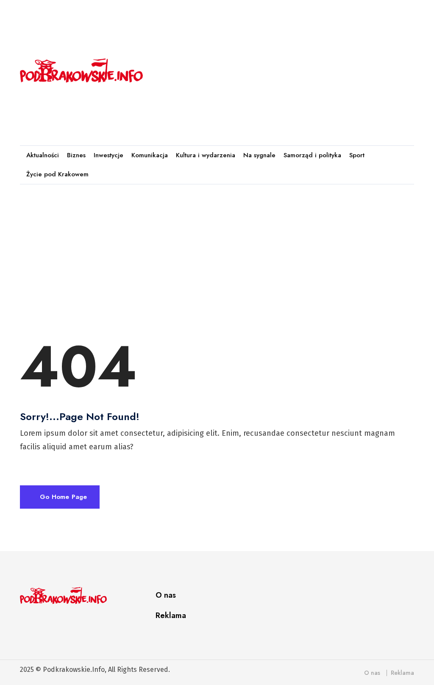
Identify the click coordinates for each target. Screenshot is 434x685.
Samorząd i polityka (312, 155)
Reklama (171, 615)
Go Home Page (62, 496)
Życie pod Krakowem (57, 174)
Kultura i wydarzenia (205, 155)
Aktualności (42, 155)
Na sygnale (259, 155)
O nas (166, 595)
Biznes (76, 155)
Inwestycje (108, 155)
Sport (356, 155)
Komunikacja (149, 155)
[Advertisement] (295, 68)
